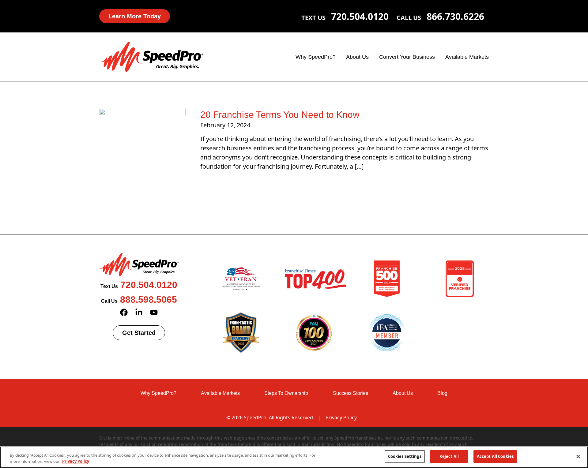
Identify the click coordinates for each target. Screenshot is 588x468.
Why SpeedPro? (316, 57)
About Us (357, 57)
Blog (442, 393)
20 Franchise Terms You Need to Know (280, 115)
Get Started (139, 332)
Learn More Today (134, 16)
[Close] (578, 456)
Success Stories (350, 393)
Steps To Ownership (286, 393)
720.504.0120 (360, 16)
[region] (294, 457)
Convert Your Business (407, 57)
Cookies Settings (404, 456)
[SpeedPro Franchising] (151, 56)
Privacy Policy (341, 417)
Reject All (449, 456)
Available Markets (467, 57)
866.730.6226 (455, 16)
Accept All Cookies (495, 456)
